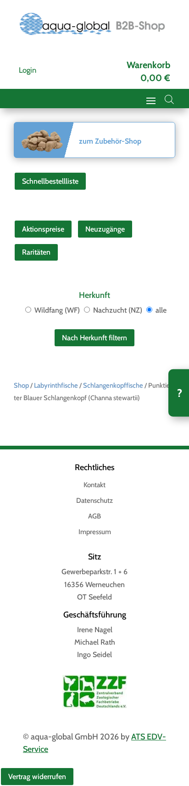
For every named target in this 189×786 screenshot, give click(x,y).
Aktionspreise (43, 229)
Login (27, 70)
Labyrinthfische (56, 385)
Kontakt (94, 485)
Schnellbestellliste (50, 181)
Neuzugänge (105, 229)
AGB (94, 516)
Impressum (94, 532)
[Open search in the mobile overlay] (169, 99)
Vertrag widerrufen (37, 776)
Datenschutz (94, 501)
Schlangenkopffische (113, 385)
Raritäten (36, 252)
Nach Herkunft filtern (94, 337)
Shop (21, 385)
